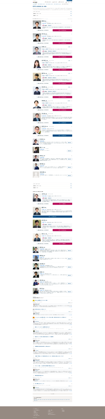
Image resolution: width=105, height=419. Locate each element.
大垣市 (36, 399)
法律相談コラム (36, 412)
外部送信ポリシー (50, 413)
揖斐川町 (67, 399)
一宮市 (45, 209)
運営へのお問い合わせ (36, 415)
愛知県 (43, 209)
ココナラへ (35, 0)
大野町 (69, 399)
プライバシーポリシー (51, 412)
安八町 (64, 399)
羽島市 (38, 399)
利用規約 (49, 411)
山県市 (43, 399)
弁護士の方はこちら (69, 0)
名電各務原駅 (48, 265)
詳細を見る (69, 142)
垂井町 (56, 399)
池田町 (34, 400)
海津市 (48, 399)
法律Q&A (35, 411)
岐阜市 (45, 23)
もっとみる (52, 393)
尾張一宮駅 (49, 209)
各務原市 (44, 265)
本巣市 (46, 399)
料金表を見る (49, 25)
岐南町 (50, 399)
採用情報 (63, 411)
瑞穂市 (44, 399)
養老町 (54, 399)
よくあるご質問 (36, 414)
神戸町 (60, 399)
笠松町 (52, 399)
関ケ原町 (58, 399)
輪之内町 (62, 399)
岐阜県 (43, 23)
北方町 (36, 400)
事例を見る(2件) (50, 77)
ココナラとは (35, 413)
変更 (71, 11)
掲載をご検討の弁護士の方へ (52, 414)
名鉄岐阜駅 (49, 23)
